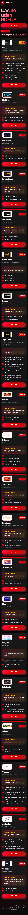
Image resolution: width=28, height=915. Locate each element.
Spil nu (14, 85)
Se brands (14, 25)
